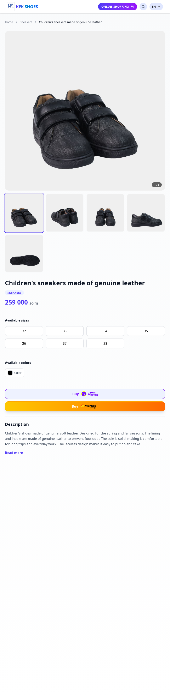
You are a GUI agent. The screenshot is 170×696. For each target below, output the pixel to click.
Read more (14, 452)
